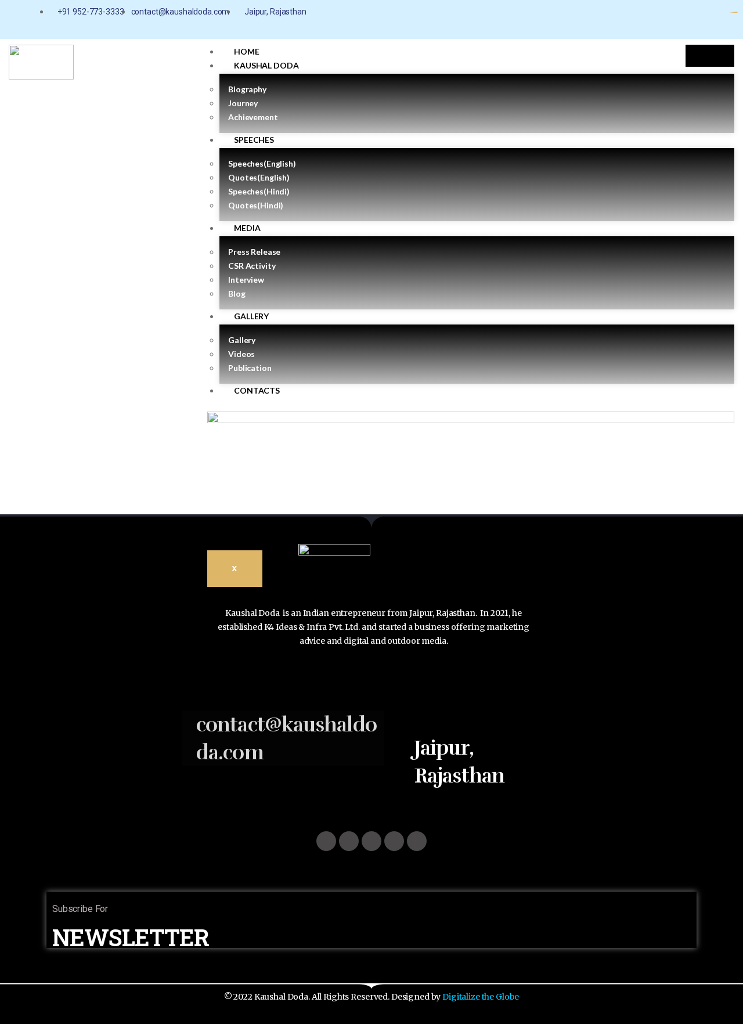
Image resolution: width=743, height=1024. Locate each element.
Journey (243, 103)
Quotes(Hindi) (255, 205)
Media (247, 228)
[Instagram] (637, 12)
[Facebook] (618, 12)
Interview (246, 279)
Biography (247, 89)
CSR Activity (251, 266)
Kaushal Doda (266, 65)
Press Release (254, 252)
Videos (241, 354)
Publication (249, 368)
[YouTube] (670, 12)
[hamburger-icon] (710, 56)
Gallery (251, 316)
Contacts (257, 390)
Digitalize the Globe (480, 996)
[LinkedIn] (690, 12)
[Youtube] (394, 841)
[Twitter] (371, 841)
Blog (236, 293)
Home (246, 51)
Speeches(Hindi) (259, 191)
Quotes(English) (259, 177)
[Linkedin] (417, 841)
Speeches (254, 140)
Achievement (252, 117)
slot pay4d (735, 12)
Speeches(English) (262, 163)
